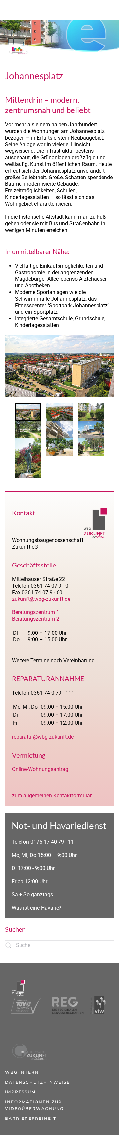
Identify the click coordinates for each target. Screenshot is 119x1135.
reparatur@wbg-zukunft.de (43, 737)
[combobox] (59, 945)
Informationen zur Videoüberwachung (34, 1105)
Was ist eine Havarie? (36, 908)
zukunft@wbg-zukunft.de (41, 599)
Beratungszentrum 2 (35, 619)
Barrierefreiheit (30, 1118)
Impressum (20, 1091)
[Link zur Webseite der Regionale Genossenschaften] (65, 996)
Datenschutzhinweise (37, 1082)
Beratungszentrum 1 (35, 612)
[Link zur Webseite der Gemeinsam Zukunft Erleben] (28, 1042)
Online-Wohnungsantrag (40, 769)
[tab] (28, 412)
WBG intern (22, 1072)
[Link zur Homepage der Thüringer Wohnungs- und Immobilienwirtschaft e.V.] (98, 996)
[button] (110, 10)
